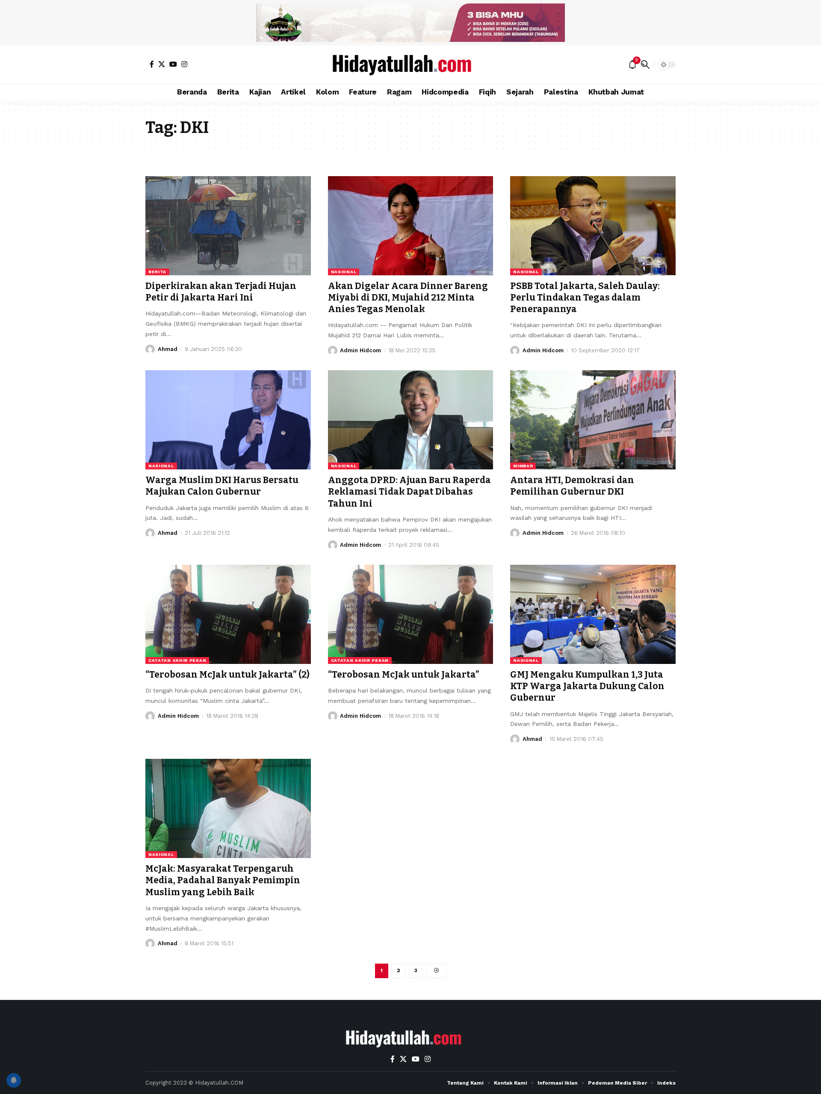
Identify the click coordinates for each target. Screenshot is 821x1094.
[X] (161, 64)
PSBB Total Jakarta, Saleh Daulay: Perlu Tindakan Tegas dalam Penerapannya (585, 297)
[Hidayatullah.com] (410, 64)
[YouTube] (173, 64)
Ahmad (167, 349)
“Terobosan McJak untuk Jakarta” (403, 674)
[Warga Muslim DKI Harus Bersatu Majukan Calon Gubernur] (228, 419)
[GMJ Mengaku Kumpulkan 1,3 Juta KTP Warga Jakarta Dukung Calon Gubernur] (593, 614)
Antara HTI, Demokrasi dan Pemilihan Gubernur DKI (572, 486)
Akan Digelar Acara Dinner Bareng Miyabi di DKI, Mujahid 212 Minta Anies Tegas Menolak (408, 297)
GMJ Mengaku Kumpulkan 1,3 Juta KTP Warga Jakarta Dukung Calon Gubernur (587, 686)
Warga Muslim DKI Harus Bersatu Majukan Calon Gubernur (221, 486)
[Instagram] (184, 64)
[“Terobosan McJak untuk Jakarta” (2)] (228, 614)
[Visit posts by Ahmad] (150, 349)
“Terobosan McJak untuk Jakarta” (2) (227, 674)
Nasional (344, 271)
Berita (157, 271)
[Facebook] (152, 64)
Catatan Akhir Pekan (177, 660)
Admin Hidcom (360, 350)
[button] (645, 64)
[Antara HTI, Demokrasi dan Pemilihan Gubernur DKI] (593, 419)
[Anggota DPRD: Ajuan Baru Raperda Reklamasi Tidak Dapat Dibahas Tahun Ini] (410, 419)
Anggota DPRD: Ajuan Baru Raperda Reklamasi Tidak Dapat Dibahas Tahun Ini (409, 492)
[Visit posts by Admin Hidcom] (332, 350)
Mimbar (523, 465)
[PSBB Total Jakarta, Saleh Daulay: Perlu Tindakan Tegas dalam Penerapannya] (593, 225)
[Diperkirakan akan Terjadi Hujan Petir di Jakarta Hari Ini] (228, 225)
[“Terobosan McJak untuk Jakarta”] (410, 614)
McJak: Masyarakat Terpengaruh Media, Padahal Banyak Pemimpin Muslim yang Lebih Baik (222, 880)
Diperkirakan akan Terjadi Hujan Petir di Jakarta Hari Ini (220, 291)
